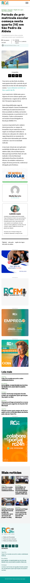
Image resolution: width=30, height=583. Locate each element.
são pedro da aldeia (7, 244)
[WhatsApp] (20, 75)
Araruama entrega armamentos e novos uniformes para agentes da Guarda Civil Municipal (15, 404)
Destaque (4, 9)
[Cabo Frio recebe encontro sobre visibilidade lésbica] (8, 480)
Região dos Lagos (18, 9)
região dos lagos (20, 242)
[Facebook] (9, 75)
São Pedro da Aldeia (7, 11)
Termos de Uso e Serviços (9, 539)
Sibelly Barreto (15, 196)
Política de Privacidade (9, 537)
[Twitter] (13, 75)
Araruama (4, 400)
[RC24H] (5, 3)
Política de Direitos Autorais (10, 540)
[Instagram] (6, 546)
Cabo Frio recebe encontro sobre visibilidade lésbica (8, 489)
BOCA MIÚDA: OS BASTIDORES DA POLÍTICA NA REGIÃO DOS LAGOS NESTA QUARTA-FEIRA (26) (15, 387)
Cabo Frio (4, 377)
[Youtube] (16, 546)
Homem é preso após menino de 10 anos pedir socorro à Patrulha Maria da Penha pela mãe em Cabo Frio (15, 412)
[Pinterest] (16, 75)
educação (11, 242)
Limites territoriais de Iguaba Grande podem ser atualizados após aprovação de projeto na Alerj (15, 395)
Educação (10, 9)
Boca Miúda (4, 383)
